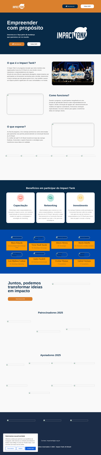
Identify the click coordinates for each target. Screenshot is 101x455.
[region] (20, 443)
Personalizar (10, 448)
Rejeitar (20, 448)
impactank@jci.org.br (53, 440)
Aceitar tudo (30, 448)
